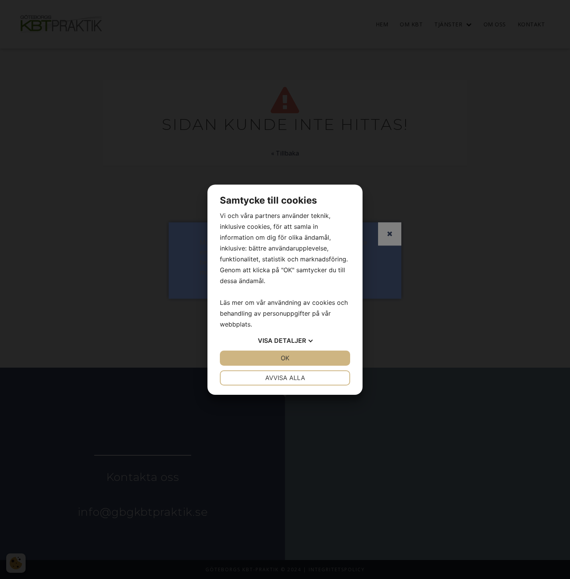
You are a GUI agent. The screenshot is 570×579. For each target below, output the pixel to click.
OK (285, 358)
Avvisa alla (285, 378)
